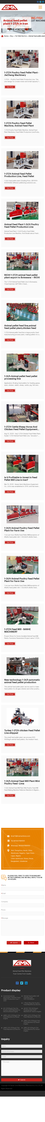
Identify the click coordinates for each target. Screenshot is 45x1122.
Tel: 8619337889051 (18, 841)
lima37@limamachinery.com (20, 836)
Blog (11, 36)
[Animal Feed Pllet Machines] (22, 965)
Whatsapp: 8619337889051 (20, 845)
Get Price (10, 87)
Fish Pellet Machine (21, 36)
